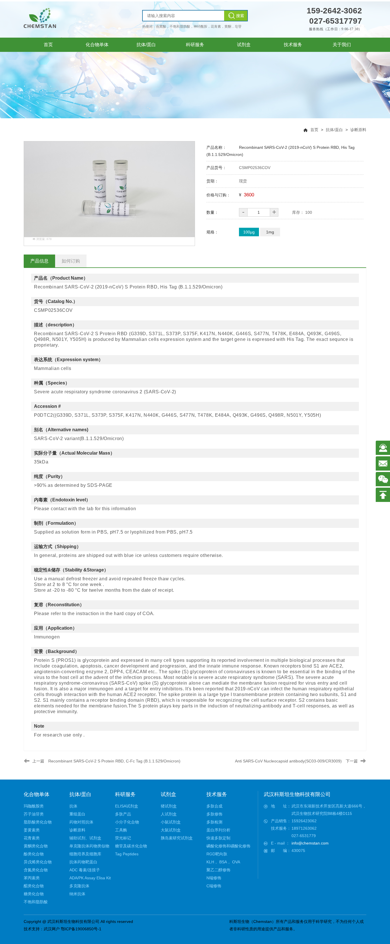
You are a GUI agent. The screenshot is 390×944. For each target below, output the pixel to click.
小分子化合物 (127, 822)
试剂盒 (168, 794)
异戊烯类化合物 (38, 862)
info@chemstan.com (310, 843)
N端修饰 (213, 878)
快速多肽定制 (218, 838)
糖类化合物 (34, 894)
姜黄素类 (32, 830)
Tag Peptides (126, 854)
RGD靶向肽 (216, 854)
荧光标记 (123, 838)
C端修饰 (213, 886)
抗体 (73, 806)
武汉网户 (52, 929)
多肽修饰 (214, 814)
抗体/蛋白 (334, 129)
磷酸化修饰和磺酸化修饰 (228, 846)
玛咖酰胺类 (34, 806)
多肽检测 (214, 822)
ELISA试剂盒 (126, 806)
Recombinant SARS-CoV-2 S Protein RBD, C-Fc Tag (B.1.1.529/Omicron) (114, 761)
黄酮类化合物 (36, 846)
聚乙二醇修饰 (218, 870)
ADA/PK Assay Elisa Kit (90, 878)
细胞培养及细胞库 (85, 854)
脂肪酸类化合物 (38, 822)
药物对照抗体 (81, 822)
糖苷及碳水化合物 (131, 846)
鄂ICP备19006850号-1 (81, 929)
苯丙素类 (32, 878)
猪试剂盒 (169, 806)
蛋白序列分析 (218, 830)
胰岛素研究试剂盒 (177, 838)
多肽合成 (214, 806)
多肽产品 (123, 814)
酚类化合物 (34, 854)
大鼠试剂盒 (171, 830)
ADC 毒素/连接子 (84, 870)
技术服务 (216, 794)
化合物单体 (36, 794)
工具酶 (121, 830)
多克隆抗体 (79, 886)
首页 (314, 129)
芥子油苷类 (34, 814)
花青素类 (32, 838)
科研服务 (125, 794)
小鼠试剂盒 (171, 822)
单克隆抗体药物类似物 (89, 846)
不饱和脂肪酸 (36, 902)
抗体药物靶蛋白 (83, 862)
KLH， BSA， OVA (223, 862)
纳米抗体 (77, 894)
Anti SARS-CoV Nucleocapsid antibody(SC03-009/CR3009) (288, 761)
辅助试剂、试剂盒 (85, 838)
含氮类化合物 (36, 870)
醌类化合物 (34, 886)
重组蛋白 (77, 814)
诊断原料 (358, 129)
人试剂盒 (169, 814)
